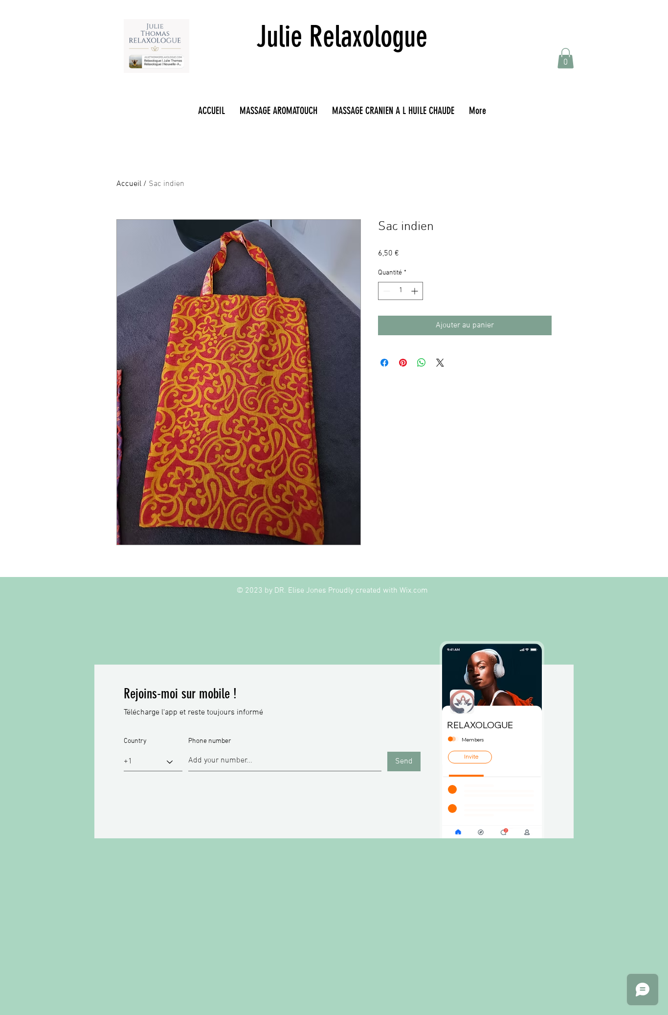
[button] (565, 58)
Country (135, 741)
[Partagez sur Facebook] (384, 363)
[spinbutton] (400, 291)
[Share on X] (440, 363)
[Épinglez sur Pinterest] (403, 363)
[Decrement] (385, 291)
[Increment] (415, 291)
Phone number (209, 741)
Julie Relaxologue (341, 36)
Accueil (128, 184)
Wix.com (414, 591)
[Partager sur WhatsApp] (421, 363)
